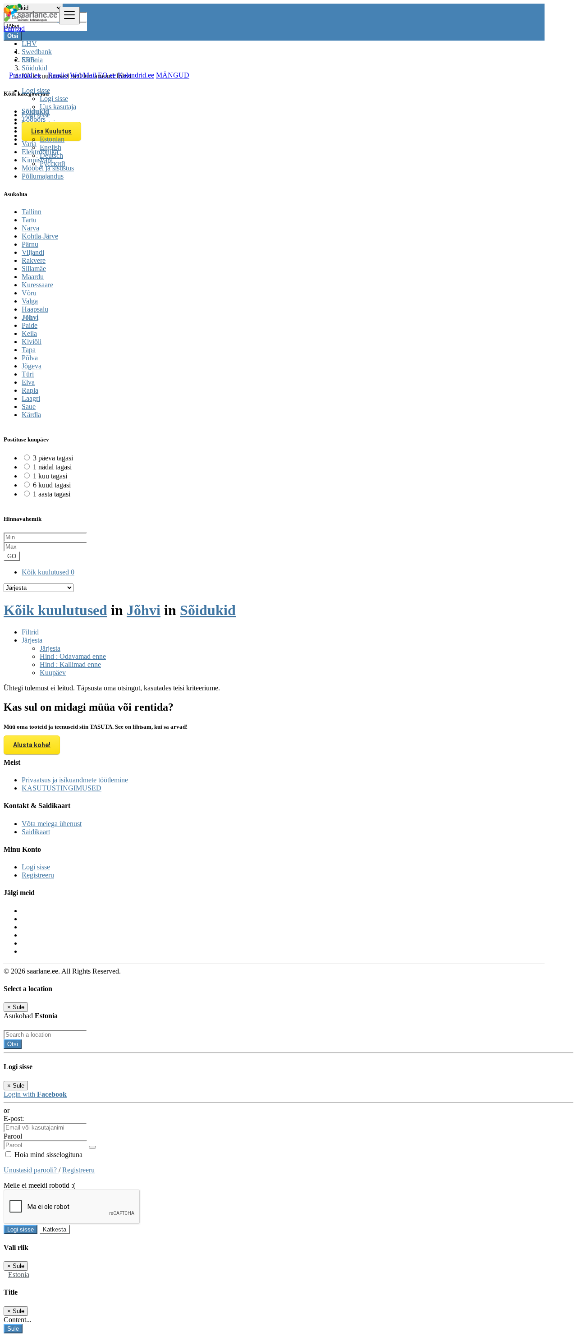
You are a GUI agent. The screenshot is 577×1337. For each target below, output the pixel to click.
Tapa (29, 350)
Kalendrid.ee (136, 75)
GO (11, 556)
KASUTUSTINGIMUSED (61, 788)
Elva (28, 382)
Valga (30, 301)
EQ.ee (107, 75)
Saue (29, 406)
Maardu (33, 276)
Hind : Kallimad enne (70, 664)
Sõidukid (208, 610)
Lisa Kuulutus (51, 131)
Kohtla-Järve (40, 236)
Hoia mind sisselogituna (47, 1154)
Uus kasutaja (58, 106)
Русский (52, 163)
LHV (29, 43)
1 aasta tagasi (51, 494)
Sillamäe (34, 268)
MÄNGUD (172, 75)
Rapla (30, 390)
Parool (13, 1136)
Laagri (31, 398)
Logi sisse (54, 98)
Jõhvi (30, 317)
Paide (29, 325)
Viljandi (33, 252)
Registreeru (38, 875)
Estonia (18, 1274)
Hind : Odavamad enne (73, 656)
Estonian (52, 139)
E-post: (14, 1118)
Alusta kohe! (31, 745)
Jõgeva (31, 366)
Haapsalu (35, 309)
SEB (28, 60)
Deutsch (51, 155)
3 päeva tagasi (53, 458)
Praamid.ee (25, 75)
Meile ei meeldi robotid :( (39, 1185)
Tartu (29, 220)
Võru (29, 293)
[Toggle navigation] (69, 15)
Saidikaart (36, 832)
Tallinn (31, 212)
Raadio (58, 75)
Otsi (12, 1044)
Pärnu (30, 244)
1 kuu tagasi (50, 476)
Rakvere (34, 260)
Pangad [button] (14, 28)
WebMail (83, 75)
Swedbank (37, 51)
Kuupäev (53, 672)
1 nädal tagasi (52, 467)
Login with (35, 1094)
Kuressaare (37, 285)
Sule (13, 1328)
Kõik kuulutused (48, 572)
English (50, 147)
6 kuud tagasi (52, 485)
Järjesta (50, 648)
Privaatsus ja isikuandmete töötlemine (75, 780)
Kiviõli (31, 341)
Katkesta (54, 1229)
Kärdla (31, 414)
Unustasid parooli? (31, 1170)
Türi (28, 374)
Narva (30, 228)
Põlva (30, 358)
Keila (29, 333)
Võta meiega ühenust (52, 823)
